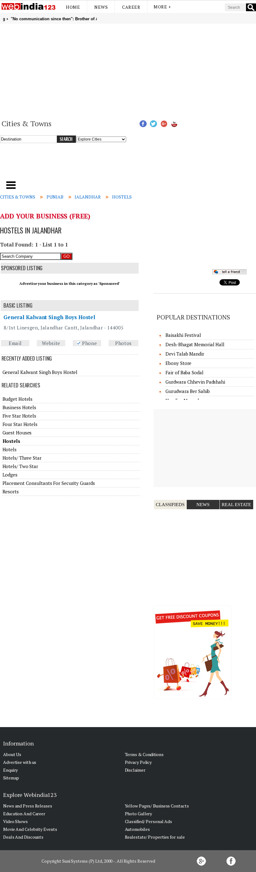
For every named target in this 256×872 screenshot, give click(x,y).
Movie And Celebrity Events (30, 829)
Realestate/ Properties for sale (155, 837)
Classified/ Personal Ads (148, 821)
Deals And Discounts (23, 837)
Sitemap (11, 778)
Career (131, 7)
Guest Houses (17, 432)
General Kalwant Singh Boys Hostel (49, 317)
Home (73, 7)
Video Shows (15, 821)
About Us (12, 754)
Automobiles (137, 829)
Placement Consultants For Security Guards (48, 483)
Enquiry (10, 770)
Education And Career (24, 814)
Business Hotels (19, 407)
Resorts (10, 491)
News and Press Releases (27, 806)
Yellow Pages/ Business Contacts (157, 806)
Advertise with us (19, 762)
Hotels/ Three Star (22, 458)
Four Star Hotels (19, 424)
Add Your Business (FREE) (45, 216)
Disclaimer (135, 770)
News (101, 7)
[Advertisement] (128, 70)
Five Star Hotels (19, 416)
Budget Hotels (17, 399)
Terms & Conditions (144, 754)
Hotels (9, 449)
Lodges (9, 475)
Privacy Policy (138, 762)
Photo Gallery (138, 814)
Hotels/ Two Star (20, 466)
